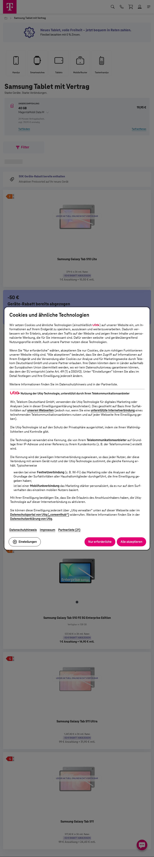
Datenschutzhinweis (23, 530)
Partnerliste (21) (69, 530)
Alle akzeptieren (131, 542)
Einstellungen (28, 542)
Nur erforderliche (100, 542)
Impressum (47, 530)
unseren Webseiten (40, 410)
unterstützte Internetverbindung (113, 410)
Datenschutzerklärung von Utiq (31, 519)
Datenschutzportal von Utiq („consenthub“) (39, 515)
